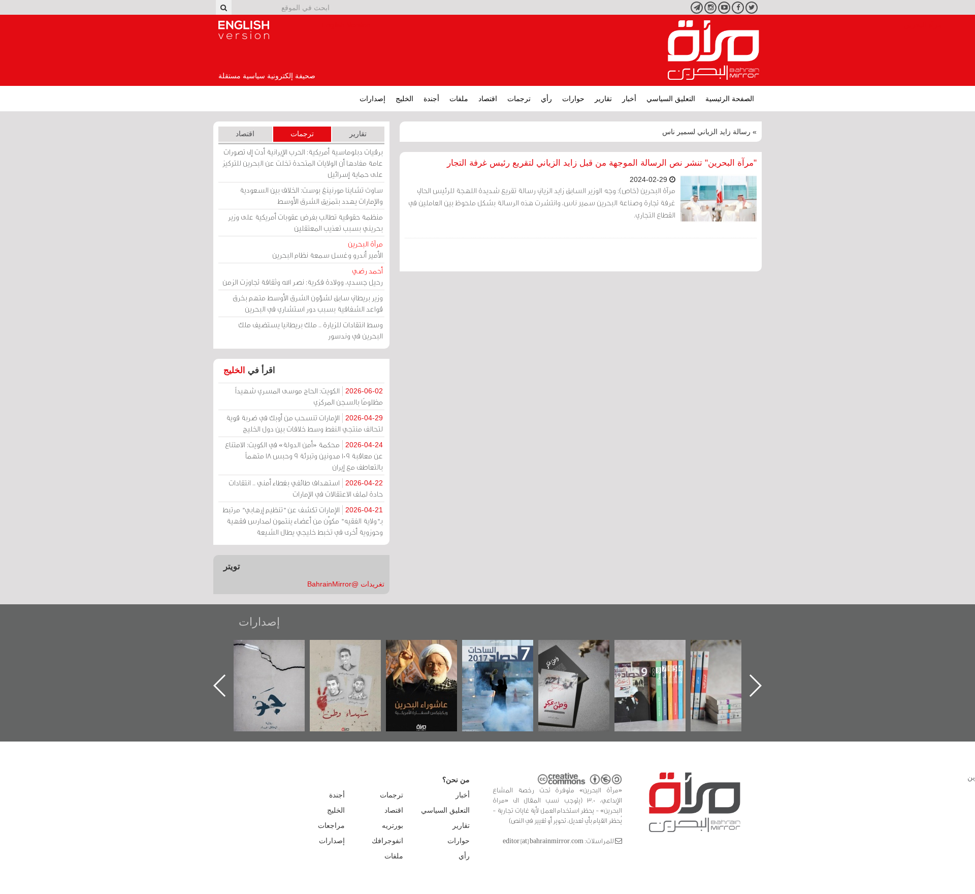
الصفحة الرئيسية (729, 99)
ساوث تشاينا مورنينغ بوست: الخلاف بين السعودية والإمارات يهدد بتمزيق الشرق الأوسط (311, 195)
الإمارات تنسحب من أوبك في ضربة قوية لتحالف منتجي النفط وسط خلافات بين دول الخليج (304, 423)
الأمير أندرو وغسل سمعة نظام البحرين (327, 249)
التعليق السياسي (670, 99)
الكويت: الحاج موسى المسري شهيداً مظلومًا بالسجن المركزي (309, 396)
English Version (243, 30)
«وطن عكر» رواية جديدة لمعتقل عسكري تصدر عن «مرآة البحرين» (657, 669)
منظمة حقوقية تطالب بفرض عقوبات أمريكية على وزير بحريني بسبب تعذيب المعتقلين (305, 222)
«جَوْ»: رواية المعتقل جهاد (353, 656)
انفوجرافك (387, 841)
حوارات (573, 99)
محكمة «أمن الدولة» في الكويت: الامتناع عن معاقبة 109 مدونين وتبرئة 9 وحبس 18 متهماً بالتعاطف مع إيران (304, 455)
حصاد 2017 (581, 650)
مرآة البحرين (713, 50)
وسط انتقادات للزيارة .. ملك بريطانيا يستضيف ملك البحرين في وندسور (310, 330)
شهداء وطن (428, 650)
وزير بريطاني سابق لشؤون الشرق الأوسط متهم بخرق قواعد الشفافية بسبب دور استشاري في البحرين (308, 303)
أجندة (431, 99)
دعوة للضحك (276, 650)
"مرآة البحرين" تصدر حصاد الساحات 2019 (734, 663)
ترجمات (519, 99)
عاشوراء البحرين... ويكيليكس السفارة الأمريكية (505, 663)
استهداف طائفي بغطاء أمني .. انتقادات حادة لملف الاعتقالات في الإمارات (306, 488)
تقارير (603, 99)
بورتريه (392, 825)
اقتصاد (487, 99)
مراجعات (331, 825)
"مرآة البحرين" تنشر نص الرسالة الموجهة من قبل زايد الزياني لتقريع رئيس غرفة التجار (602, 163)
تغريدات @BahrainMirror (345, 584)
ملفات (458, 99)
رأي (546, 99)
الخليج (404, 99)
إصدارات (372, 99)
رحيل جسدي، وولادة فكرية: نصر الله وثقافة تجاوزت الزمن (302, 276)
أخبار (629, 99)
